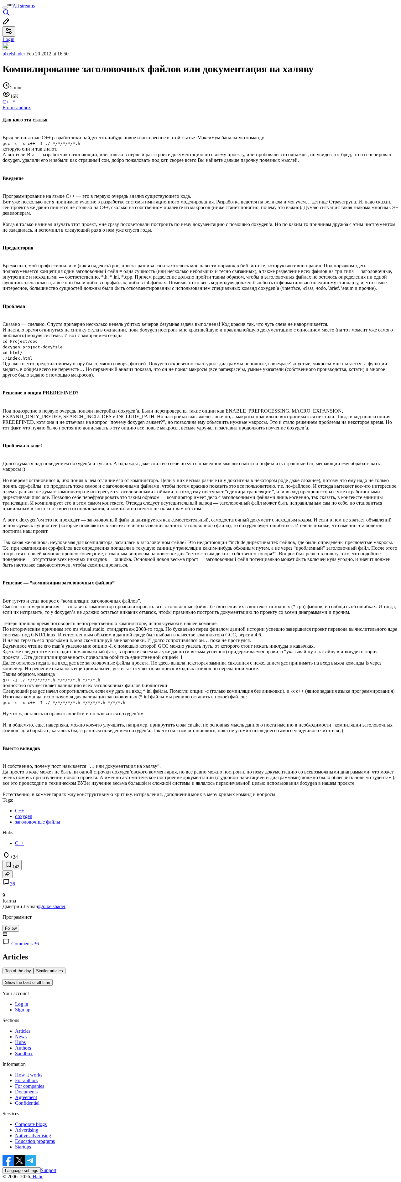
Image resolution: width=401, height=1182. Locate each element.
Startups (23, 1146)
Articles (22, 1031)
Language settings (21, 1170)
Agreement (26, 1097)
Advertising (26, 1130)
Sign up (22, 1009)
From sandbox (17, 107)
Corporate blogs (31, 1124)
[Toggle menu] (5, 7)
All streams (24, 5)
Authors (23, 1048)
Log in (21, 1004)
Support (48, 1170)
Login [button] (8, 39)
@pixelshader (51, 906)
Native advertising (33, 1135)
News (21, 1036)
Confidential (27, 1103)
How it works (28, 1074)
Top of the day (18, 971)
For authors (26, 1080)
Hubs (20, 1042)
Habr (37, 1176)
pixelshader (14, 53)
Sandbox (24, 1053)
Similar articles (49, 971)
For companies (29, 1086)
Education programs (35, 1141)
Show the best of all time (27, 982)
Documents (26, 1091)
